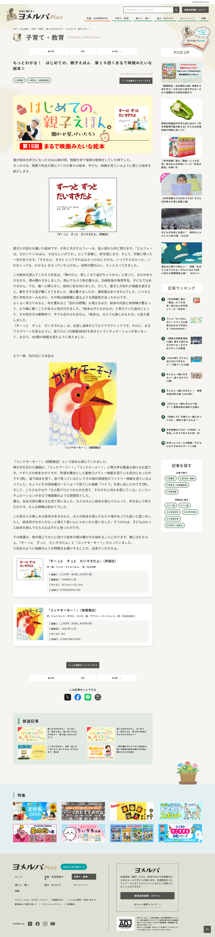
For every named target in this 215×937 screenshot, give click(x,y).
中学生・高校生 (175, 525)
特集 (203, 18)
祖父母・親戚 (188, 478)
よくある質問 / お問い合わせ (82, 899)
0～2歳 (171, 505)
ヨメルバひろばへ (72, 866)
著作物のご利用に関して (26, 904)
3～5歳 (185, 505)
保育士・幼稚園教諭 (40, 80)
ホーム (18, 876)
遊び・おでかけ (165, 18)
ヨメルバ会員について (145, 904)
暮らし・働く (143, 18)
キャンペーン (187, 18)
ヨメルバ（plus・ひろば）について (31, 899)
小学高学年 (173, 518)
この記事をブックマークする (137, 80)
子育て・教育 (122, 18)
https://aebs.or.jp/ (162, 929)
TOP (15, 28)
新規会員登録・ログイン (195, 9)
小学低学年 (173, 512)
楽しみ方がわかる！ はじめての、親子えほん (67, 28)
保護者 (20, 80)
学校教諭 (172, 491)
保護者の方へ (58, 899)
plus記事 (24, 28)
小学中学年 (191, 512)
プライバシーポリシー (52, 904)
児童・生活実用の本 (97, 18)
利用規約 (71, 904)
